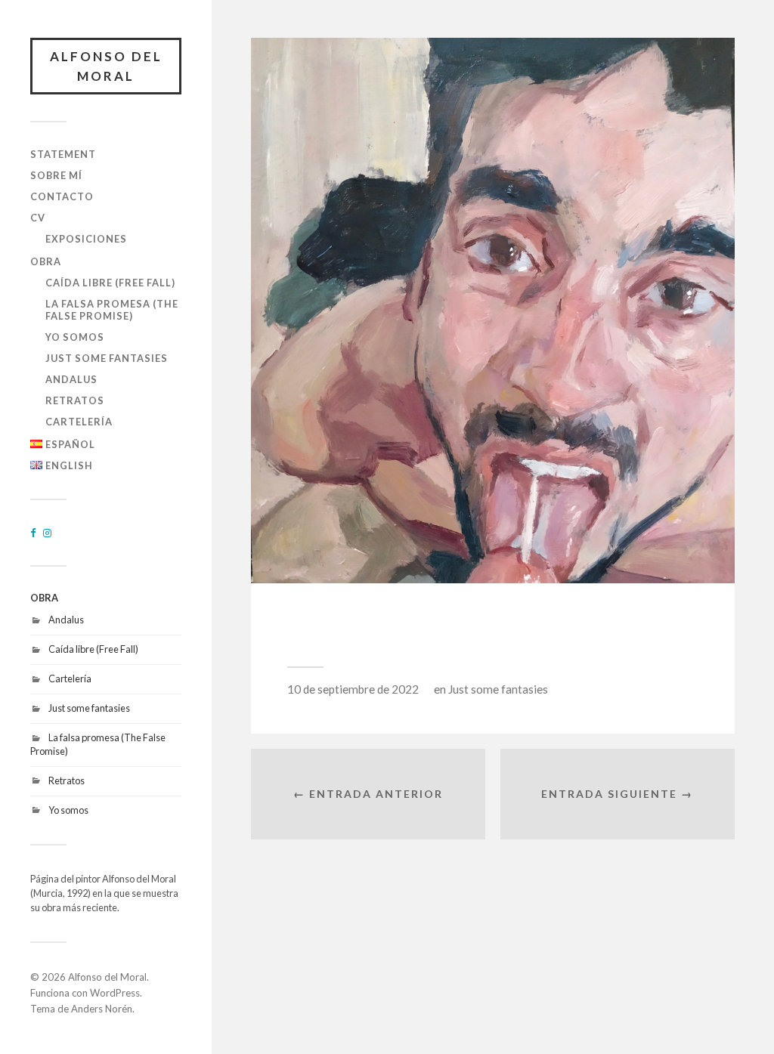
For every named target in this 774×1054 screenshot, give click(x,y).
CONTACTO (62, 196)
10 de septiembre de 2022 (353, 689)
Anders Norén (101, 1009)
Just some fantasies (106, 358)
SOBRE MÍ (56, 175)
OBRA (45, 261)
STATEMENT (63, 154)
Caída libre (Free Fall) (110, 283)
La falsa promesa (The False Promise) (111, 310)
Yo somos (74, 337)
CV (37, 218)
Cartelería (79, 422)
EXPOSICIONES (86, 239)
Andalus (71, 379)
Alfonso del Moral (106, 66)
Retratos (74, 400)
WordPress (115, 993)
